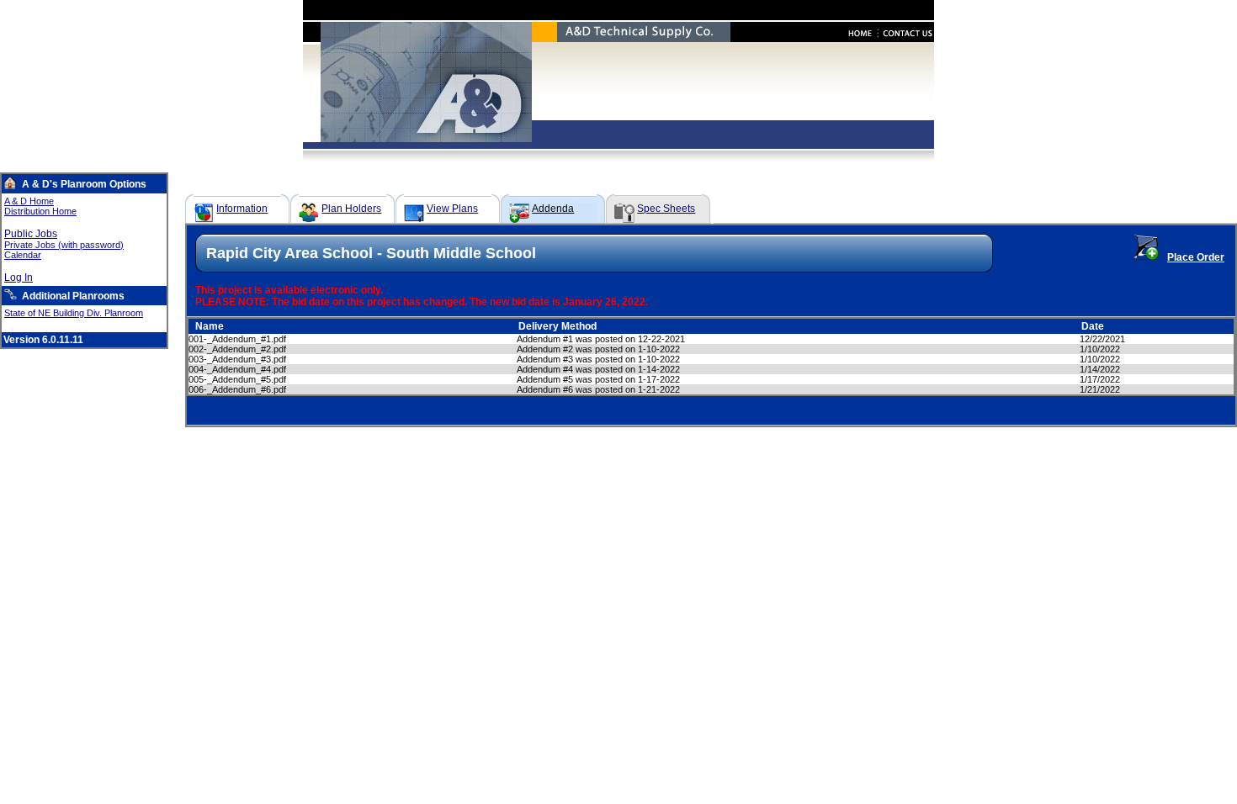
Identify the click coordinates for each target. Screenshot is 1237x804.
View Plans (452, 208)
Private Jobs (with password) (64, 245)
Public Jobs (30, 234)
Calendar (22, 255)
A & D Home (29, 201)
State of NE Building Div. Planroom (73, 313)
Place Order (1195, 257)
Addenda (553, 208)
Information (242, 208)
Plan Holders (351, 208)
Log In (18, 277)
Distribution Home (40, 211)
